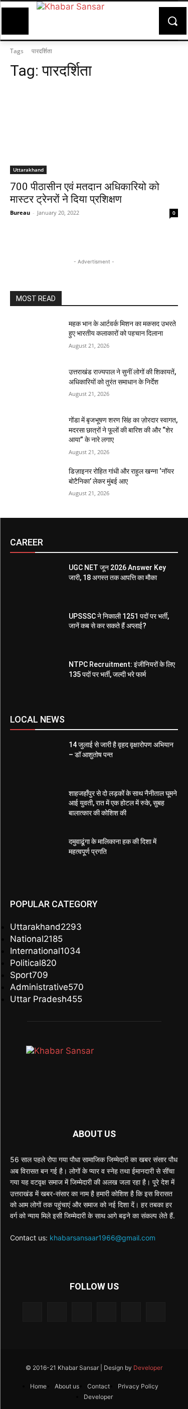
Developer (147, 1367)
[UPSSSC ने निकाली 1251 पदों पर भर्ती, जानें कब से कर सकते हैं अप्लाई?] (35, 629)
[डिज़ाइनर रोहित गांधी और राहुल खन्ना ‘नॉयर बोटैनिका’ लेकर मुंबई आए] (35, 484)
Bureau (20, 212)
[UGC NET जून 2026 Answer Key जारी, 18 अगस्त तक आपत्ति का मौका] (35, 580)
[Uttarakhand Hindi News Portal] (94, 21)
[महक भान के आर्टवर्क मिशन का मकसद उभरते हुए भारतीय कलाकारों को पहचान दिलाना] (35, 336)
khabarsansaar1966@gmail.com (102, 1237)
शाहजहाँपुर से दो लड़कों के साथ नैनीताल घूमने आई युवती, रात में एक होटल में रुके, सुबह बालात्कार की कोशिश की (123, 803)
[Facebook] (32, 1312)
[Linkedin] (81, 1312)
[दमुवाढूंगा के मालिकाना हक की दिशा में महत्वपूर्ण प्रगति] (35, 854)
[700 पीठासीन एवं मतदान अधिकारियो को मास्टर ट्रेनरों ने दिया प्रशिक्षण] (94, 132)
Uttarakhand (28, 169)
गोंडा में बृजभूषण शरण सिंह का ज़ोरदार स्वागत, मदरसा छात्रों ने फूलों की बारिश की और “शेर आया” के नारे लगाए (123, 430)
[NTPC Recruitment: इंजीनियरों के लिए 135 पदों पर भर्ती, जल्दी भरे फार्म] (35, 677)
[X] (131, 1312)
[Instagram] (57, 1312)
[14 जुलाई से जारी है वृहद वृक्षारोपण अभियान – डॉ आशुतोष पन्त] (35, 757)
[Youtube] (155, 1312)
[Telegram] (106, 1312)
